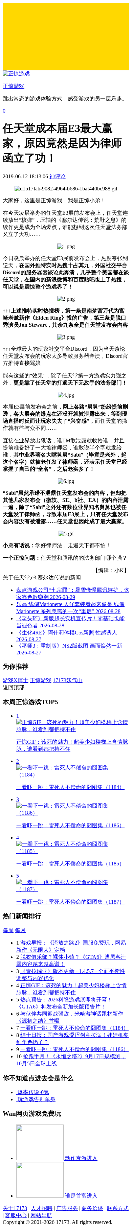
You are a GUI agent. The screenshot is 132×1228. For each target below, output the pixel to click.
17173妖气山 (68, 680)
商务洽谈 (92, 1208)
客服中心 (16, 1215)
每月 (20, 930)
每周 (8, 930)
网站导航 (41, 1215)
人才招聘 (41, 1208)
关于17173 (15, 1208)
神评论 (57, 176)
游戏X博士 (15, 680)
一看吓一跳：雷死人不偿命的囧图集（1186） (74, 1049)
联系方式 (118, 1208)
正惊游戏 (40, 680)
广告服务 (67, 1208)
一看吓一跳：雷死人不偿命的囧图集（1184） (74, 1028)
